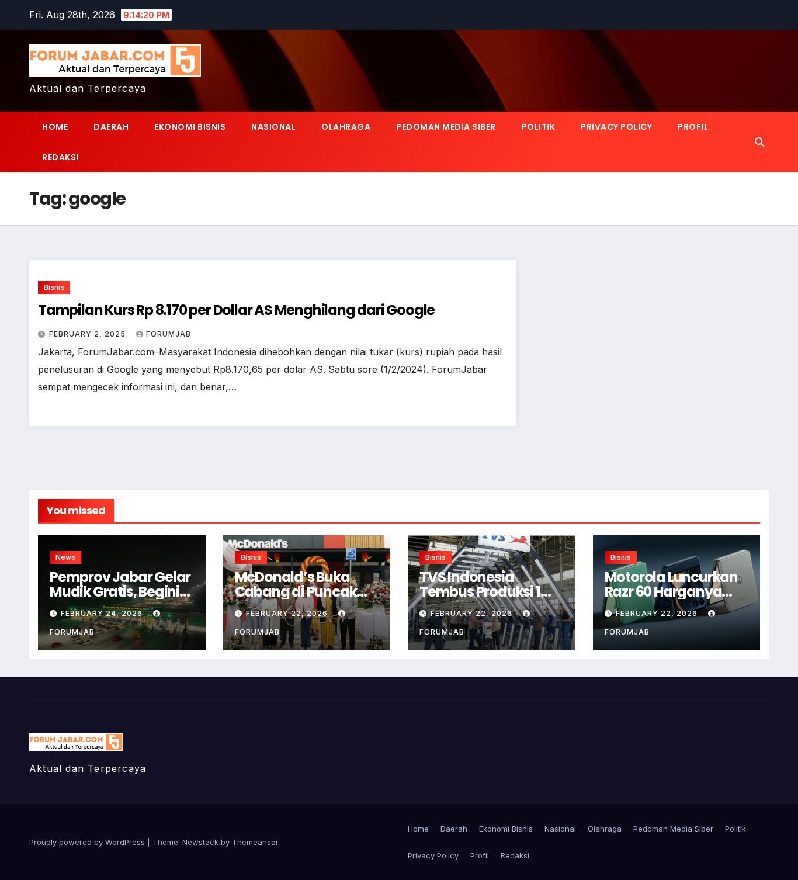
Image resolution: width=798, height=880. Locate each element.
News (65, 557)
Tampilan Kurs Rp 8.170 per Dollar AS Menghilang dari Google (236, 310)
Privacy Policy (616, 127)
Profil (693, 127)
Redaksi (60, 157)
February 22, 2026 (288, 613)
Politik (539, 127)
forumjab (168, 334)
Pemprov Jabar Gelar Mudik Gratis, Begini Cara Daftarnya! (120, 591)
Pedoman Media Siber (446, 127)
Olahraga (345, 127)
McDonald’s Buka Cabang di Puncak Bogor (296, 591)
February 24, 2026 (103, 613)
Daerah (111, 127)
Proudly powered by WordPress (88, 842)
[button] (759, 142)
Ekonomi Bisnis (189, 127)
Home (55, 127)
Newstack (200, 842)
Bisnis (54, 287)
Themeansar (255, 842)
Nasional (273, 127)
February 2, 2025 (88, 334)
